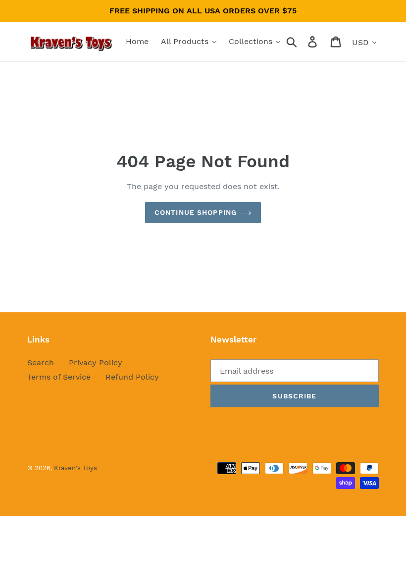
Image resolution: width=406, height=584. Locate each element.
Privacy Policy (95, 362)
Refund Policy (132, 377)
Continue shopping (195, 212)
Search (40, 362)
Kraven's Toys (75, 468)
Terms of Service (59, 377)
